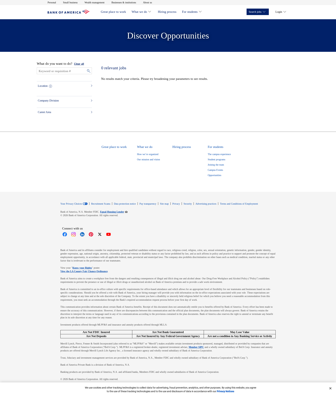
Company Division (48, 100)
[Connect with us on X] (99, 234)
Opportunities (214, 175)
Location (43, 85)
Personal (52, 2)
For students (190, 11)
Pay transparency (147, 203)
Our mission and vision (148, 159)
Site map (164, 203)
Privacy (176, 203)
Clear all (79, 64)
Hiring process (167, 11)
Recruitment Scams (100, 203)
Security (188, 203)
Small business (70, 2)
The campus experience (219, 154)
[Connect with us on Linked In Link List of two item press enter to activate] (82, 234)
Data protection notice (125, 203)
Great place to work (113, 11)
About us (147, 2)
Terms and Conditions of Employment (239, 203)
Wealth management (94, 2)
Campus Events (215, 170)
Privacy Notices (225, 391)
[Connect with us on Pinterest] (91, 234)
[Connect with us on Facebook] (64, 234)
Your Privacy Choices (71, 204)
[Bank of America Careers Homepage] (69, 12)
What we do (139, 11)
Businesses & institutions (123, 2)
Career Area (44, 112)
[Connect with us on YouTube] (108, 234)
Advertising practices (205, 203)
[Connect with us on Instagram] (73, 234)
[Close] (330, 388)
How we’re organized (147, 154)
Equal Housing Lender (114, 211)
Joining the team (216, 164)
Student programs (216, 159)
